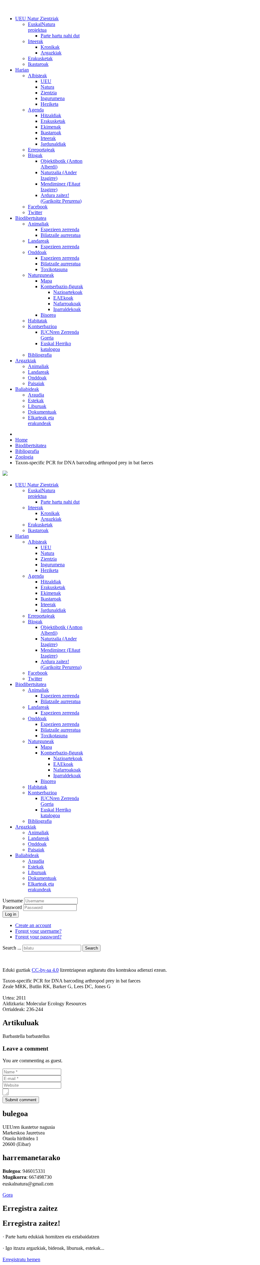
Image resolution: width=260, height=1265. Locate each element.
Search (91, 948)
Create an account (33, 925)
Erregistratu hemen (21, 1259)
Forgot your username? (38, 931)
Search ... (12, 947)
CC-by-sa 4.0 (45, 970)
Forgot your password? (38, 936)
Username (13, 900)
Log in (10, 914)
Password (13, 907)
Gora (8, 1195)
